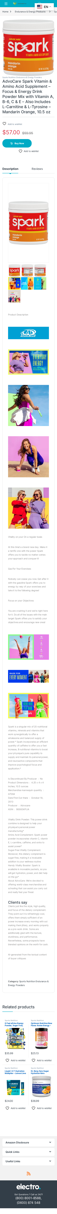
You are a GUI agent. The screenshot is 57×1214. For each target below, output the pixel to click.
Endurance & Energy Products (30, 11)
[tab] (10, 170)
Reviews (37, 168)
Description (10, 168)
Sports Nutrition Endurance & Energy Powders (22, 77)
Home (5, 11)
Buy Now (19, 143)
